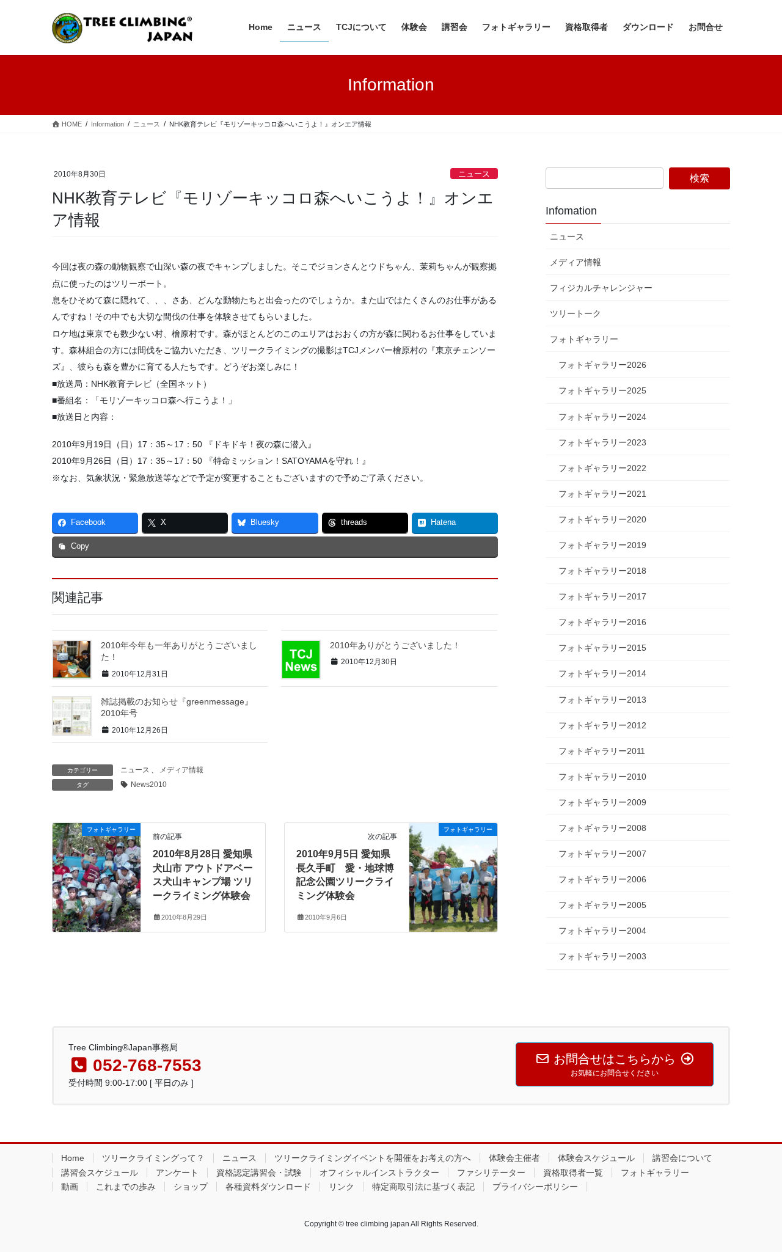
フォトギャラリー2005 (602, 905)
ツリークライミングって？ (153, 1158)
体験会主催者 (514, 1158)
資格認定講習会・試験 (259, 1172)
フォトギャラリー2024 (602, 417)
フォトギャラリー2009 (602, 802)
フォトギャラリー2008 (602, 828)
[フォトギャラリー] (97, 868)
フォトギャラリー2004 (602, 930)
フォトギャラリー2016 (602, 622)
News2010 (149, 784)
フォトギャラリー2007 (602, 853)
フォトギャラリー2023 (602, 442)
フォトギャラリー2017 (602, 596)
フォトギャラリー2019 (602, 545)
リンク (341, 1187)
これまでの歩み (126, 1187)
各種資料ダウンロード (268, 1187)
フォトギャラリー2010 (602, 777)
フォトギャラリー (584, 339)
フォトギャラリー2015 (602, 648)
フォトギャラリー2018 (602, 571)
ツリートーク (575, 313)
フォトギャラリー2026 (602, 365)
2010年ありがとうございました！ (395, 645)
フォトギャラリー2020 (602, 519)
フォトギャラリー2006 (602, 879)
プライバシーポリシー (535, 1187)
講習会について (682, 1158)
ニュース (474, 173)
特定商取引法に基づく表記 (423, 1187)
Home (72, 1158)
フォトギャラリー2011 (601, 751)
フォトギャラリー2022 (602, 468)
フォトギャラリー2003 (602, 956)
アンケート (177, 1172)
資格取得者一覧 (573, 1172)
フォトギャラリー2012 (602, 725)
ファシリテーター (491, 1172)
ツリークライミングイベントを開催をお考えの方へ (372, 1158)
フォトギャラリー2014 (602, 673)
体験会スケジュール (596, 1158)
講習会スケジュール (99, 1172)
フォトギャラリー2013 (602, 700)
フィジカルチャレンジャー (601, 288)
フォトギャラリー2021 (602, 494)
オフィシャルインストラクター (379, 1172)
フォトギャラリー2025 (602, 390)
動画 (69, 1187)
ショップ (191, 1187)
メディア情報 (181, 770)
